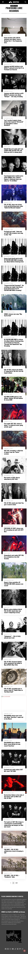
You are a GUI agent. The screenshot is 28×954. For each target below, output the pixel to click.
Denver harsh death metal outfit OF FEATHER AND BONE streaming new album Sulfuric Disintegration (14, 260)
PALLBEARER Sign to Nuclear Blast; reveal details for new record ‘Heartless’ (12, 744)
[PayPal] (20, 949)
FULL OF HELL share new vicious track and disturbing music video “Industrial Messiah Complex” (13, 206)
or (12, 912)
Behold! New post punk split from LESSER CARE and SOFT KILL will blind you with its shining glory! (13, 150)
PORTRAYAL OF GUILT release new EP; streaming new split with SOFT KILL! (14, 530)
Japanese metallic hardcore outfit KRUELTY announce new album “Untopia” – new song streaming (14, 95)
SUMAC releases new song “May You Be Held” (13, 315)
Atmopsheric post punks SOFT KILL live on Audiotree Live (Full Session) (14, 557)
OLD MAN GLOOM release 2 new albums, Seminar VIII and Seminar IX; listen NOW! (13, 398)
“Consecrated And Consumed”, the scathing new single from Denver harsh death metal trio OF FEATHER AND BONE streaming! (14, 287)
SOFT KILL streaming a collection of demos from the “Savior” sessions (13, 452)
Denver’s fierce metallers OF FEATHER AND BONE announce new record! (13, 584)
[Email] (22, 949)
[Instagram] (10, 949)
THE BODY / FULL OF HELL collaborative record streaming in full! (13, 851)
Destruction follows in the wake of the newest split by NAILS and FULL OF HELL (14, 796)
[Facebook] (6, 949)
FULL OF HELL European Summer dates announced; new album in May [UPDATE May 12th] (13, 663)
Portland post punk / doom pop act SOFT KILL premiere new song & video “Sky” (13, 233)
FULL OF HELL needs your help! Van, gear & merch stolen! (14, 504)
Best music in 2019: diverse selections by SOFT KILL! (12, 478)
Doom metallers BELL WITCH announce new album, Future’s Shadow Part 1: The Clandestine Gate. (13, 40)
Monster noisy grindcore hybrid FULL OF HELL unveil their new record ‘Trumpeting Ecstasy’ (13, 611)
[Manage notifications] (24, 951)
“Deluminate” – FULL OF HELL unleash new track (12, 637)
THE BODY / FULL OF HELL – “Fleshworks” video (12, 876)
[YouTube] (12, 949)
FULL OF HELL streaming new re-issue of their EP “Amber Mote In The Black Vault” (13, 690)
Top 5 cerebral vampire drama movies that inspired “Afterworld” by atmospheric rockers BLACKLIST (13, 122)
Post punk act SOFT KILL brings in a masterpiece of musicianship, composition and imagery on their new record (13, 824)
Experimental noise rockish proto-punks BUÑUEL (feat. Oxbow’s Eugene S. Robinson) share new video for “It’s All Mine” (14, 178)
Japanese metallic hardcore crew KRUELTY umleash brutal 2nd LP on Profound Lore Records (14, 68)
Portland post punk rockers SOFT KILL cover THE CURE (13, 770)
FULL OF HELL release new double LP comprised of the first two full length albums (13, 371)
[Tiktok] (15, 949)
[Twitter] (8, 949)
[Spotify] (18, 949)
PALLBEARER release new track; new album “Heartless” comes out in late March (13, 717)
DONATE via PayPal (6, 912)
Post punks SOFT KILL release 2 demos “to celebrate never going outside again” (13, 425)
